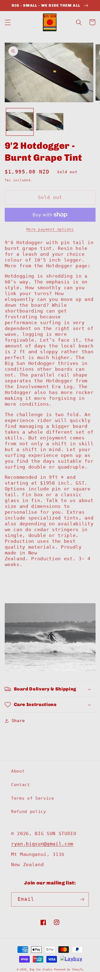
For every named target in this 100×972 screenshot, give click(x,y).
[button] (7, 22)
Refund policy (28, 811)
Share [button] (18, 720)
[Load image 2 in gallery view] (50, 121)
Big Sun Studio (41, 969)
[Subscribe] (82, 899)
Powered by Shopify (68, 969)
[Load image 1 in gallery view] (19, 121)
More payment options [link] (50, 229)
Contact (20, 784)
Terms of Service (32, 798)
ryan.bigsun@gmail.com (42, 843)
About (17, 771)
